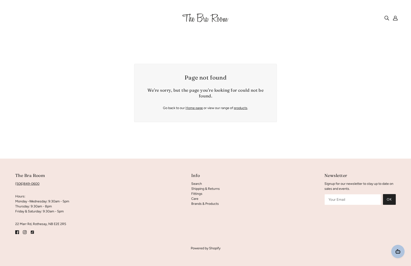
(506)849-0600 (27, 184)
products (240, 108)
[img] (386, 17)
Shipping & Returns (205, 189)
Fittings (196, 194)
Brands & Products (205, 204)
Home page (194, 108)
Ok (389, 199)
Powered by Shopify (205, 248)
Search (196, 184)
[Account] (395, 17)
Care (194, 199)
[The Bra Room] (205, 18)
